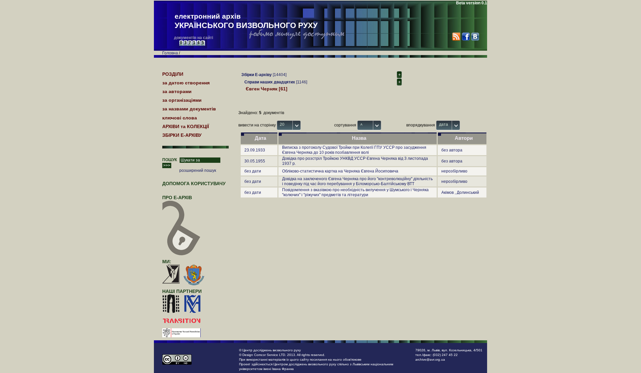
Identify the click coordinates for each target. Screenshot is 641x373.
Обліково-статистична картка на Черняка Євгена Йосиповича (340, 171)
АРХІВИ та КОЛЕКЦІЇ (185, 126)
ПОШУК (169, 159)
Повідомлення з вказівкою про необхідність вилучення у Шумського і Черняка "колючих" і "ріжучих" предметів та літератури (355, 192)
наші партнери (182, 291)
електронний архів (246, 21)
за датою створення (186, 82)
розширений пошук (197, 170)
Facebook (465, 36)
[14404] (263, 74)
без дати (252, 171)
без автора (451, 150)
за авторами (177, 91)
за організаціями (182, 100)
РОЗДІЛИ (172, 74)
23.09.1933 (254, 150)
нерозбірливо (454, 171)
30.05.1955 (254, 161)
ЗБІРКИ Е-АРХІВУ (182, 135)
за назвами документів (189, 108)
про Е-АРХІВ (177, 197)
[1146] (275, 82)
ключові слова (179, 117)
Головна (170, 53)
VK (475, 36)
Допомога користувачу (194, 183)
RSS (456, 36)
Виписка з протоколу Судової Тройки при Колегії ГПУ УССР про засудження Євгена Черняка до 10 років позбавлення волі (354, 150)
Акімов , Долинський (460, 192)
